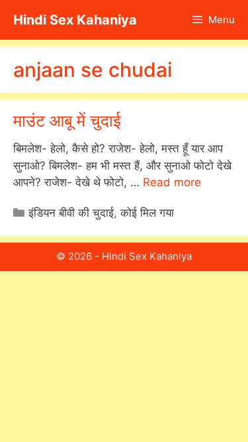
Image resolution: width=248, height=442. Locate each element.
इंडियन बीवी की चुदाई (71, 212)
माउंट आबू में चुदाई (67, 121)
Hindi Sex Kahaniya (75, 20)
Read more (172, 182)
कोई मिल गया (147, 212)
